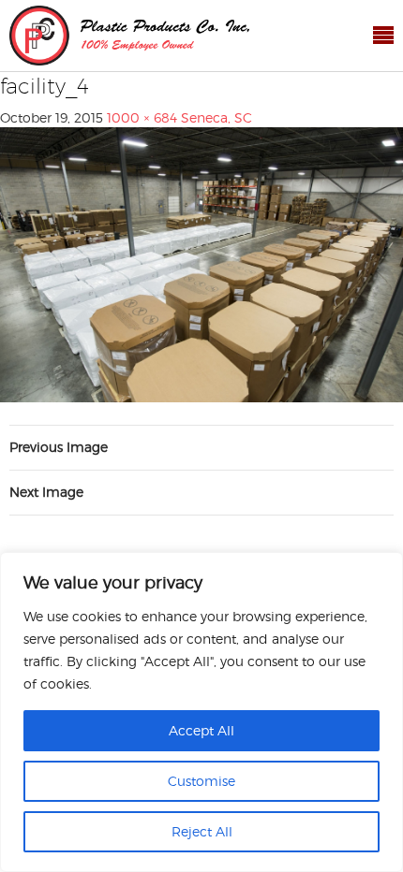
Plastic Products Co (129, 35)
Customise (201, 781)
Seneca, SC (216, 117)
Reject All (202, 831)
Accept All (201, 730)
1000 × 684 (142, 117)
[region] (201, 712)
